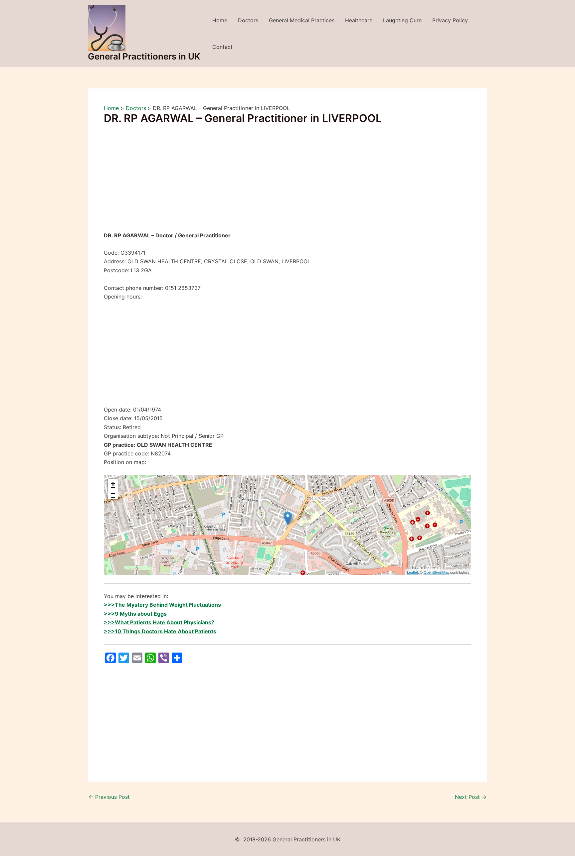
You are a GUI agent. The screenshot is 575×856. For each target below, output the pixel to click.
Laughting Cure (402, 20)
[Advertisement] (287, 181)
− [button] (113, 494)
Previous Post (109, 796)
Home (219, 20)
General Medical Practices (301, 20)
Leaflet (412, 572)
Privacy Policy (450, 20)
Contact (222, 47)
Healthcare (358, 20)
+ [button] (113, 484)
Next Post (470, 796)
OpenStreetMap (436, 572)
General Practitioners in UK (144, 56)
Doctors (248, 20)
